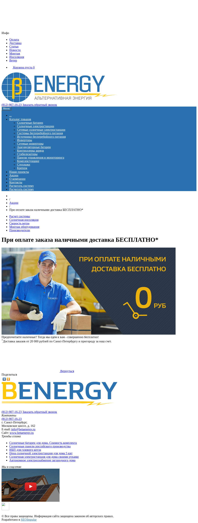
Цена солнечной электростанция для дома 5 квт (41, 453)
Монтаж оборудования (24, 226)
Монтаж (14, 53)
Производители (19, 230)
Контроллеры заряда (30, 150)
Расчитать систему (21, 185)
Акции (13, 175)
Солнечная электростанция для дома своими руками (44, 456)
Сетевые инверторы (30, 143)
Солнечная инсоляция (23, 219)
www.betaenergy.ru (22, 432)
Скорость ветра (19, 223)
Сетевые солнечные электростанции (41, 129)
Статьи (14, 46)
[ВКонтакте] (4, 379)
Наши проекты (19, 171)
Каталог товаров (20, 119)
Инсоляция (16, 57)
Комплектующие (28, 161)
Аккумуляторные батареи (34, 147)
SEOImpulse (29, 519)
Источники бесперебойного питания (41, 136)
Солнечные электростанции (35, 126)
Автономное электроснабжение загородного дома (42, 460)
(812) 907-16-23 (12, 104)
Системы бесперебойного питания (40, 133)
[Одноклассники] (8, 379)
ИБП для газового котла (25, 449)
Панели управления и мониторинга (40, 157)
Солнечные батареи (30, 122)
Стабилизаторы (27, 154)
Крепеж (22, 168)
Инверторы (24, 140)
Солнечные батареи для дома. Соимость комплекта (43, 442)
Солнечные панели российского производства (40, 446)
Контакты (15, 182)
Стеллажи (23, 164)
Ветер (13, 60)
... (10, 115)
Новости (15, 50)
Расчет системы (19, 216)
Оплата (14, 39)
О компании (17, 178)
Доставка (15, 43)
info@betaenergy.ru (23, 429)
